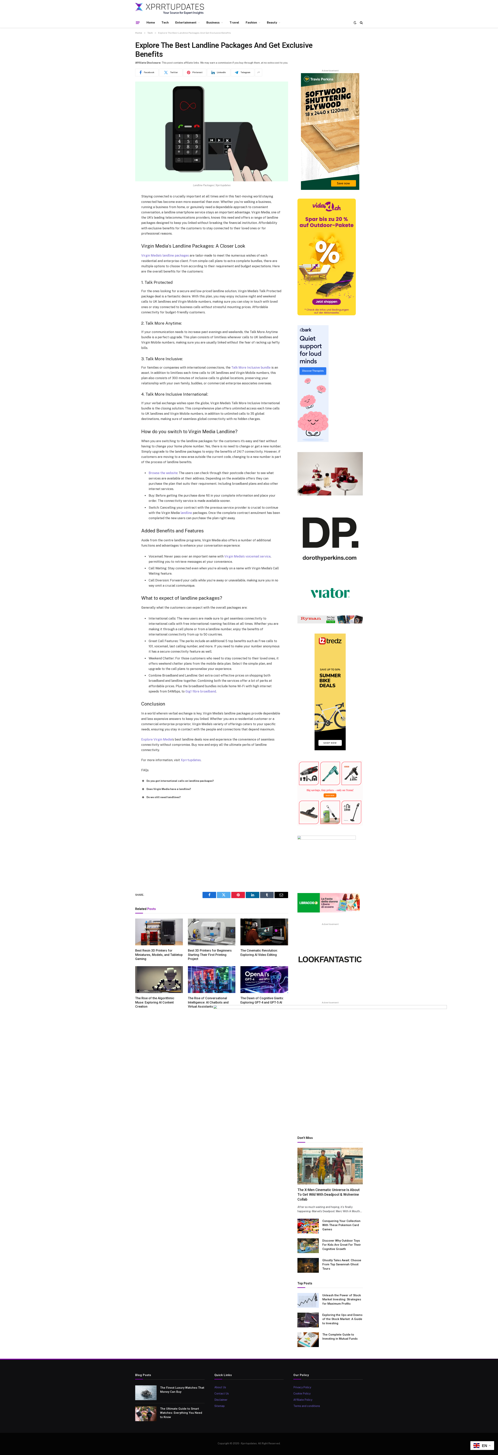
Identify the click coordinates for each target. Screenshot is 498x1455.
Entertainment (185, 22)
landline (186, 513)
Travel (234, 22)
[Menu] (138, 22)
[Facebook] (121, 207)
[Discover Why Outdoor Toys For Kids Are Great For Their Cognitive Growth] (308, 1245)
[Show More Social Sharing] (258, 72)
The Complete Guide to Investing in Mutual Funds (340, 1336)
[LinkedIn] (121, 227)
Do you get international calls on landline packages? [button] (180, 780)
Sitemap (219, 1406)
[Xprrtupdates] (169, 9)
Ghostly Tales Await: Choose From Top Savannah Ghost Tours (341, 1264)
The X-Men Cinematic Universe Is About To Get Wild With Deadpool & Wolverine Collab (328, 1194)
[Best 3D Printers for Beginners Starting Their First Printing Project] (212, 932)
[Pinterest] (121, 236)
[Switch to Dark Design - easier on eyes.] (355, 22)
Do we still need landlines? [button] (163, 797)
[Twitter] (121, 217)
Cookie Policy (301, 1393)
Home (150, 22)
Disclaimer (220, 1399)
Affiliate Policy (302, 1399)
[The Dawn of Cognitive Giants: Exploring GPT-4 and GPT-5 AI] (264, 979)
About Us (220, 1387)
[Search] (361, 22)
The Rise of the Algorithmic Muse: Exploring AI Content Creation (154, 1002)
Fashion (251, 22)
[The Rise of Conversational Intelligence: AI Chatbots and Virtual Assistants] (212, 979)
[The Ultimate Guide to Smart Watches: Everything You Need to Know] (146, 1413)
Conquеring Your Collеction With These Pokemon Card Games (341, 1225)
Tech (165, 22)
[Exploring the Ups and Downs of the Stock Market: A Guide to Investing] (308, 1320)
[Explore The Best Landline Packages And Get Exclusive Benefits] (211, 131)
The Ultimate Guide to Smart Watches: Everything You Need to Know (181, 1413)
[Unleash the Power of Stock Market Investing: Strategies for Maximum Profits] (308, 1300)
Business (213, 22)
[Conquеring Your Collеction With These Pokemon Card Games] (308, 1226)
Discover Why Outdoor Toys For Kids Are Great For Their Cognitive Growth (341, 1245)
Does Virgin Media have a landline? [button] (168, 789)
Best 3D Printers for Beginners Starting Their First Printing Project (210, 955)
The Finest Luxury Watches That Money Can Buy (182, 1390)
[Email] (121, 246)
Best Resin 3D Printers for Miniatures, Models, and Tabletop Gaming (159, 955)
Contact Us (221, 1393)
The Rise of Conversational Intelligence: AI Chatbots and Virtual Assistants (208, 1002)
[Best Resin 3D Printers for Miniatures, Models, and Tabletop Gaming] (159, 932)
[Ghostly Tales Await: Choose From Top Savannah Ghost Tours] (308, 1265)
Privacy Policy (302, 1387)
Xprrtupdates (191, 760)
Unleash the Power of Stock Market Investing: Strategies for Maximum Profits (341, 1299)
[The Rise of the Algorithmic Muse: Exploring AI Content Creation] (159, 979)
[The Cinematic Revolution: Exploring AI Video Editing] (264, 932)
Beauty (272, 22)
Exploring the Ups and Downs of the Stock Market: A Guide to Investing (342, 1319)
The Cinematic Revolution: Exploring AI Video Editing (259, 953)
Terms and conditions (306, 1406)
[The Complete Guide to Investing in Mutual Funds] (308, 1339)
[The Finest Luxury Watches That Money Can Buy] (146, 1392)
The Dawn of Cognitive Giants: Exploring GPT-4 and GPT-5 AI (262, 1000)
